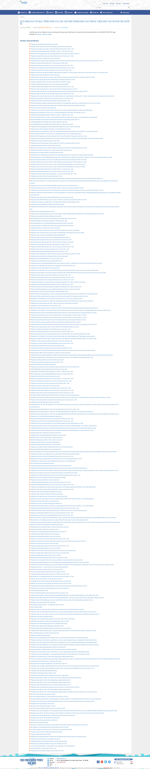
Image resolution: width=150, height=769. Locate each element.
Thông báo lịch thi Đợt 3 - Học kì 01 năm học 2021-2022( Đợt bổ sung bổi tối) (49, 567)
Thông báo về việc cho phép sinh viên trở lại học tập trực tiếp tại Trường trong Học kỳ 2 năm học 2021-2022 (57, 560)
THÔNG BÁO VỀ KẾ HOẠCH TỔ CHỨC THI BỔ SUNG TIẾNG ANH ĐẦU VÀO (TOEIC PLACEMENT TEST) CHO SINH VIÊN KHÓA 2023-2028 (63, 428)
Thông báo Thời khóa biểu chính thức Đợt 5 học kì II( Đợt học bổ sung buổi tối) (49, 84)
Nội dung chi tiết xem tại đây (43, 34)
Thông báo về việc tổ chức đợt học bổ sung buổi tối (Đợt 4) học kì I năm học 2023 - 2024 (52, 421)
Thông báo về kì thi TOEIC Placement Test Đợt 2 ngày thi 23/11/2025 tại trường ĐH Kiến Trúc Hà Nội (55, 143)
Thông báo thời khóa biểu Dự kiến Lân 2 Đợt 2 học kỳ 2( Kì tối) (46, 555)
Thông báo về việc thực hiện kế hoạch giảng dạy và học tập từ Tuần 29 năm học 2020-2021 (53, 619)
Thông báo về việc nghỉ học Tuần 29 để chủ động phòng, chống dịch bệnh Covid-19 (50, 689)
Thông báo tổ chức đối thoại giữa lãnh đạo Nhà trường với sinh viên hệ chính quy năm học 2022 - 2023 (55, 475)
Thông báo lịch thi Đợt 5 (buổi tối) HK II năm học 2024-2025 (45, 268)
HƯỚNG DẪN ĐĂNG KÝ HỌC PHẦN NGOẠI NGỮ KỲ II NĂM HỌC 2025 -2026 (49, 122)
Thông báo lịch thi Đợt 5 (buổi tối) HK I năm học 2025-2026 (45, 141)
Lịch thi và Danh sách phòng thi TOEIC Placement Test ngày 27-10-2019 (48, 708)
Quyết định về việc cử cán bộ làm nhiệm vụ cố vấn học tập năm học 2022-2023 (50, 527)
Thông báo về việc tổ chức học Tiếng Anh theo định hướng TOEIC (46, 732)
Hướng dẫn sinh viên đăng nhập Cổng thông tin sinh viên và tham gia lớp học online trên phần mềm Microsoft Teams (59, 468)
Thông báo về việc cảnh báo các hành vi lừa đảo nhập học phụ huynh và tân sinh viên (51, 46)
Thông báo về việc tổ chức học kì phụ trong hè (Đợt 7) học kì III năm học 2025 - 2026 (51, 70)
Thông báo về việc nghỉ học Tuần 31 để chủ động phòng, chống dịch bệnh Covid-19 (50, 682)
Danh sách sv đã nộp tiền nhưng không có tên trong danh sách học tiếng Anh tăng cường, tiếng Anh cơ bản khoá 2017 (59, 725)
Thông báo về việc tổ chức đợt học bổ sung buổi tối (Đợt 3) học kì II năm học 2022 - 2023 (52, 489)
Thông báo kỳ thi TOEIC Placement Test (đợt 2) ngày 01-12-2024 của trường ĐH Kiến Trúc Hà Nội (54, 303)
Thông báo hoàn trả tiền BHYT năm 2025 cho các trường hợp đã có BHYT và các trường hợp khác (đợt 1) (56, 133)
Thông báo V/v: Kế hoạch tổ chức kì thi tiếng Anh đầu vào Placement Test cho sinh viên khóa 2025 (54, 185)
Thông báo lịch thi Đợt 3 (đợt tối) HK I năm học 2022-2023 (45, 501)
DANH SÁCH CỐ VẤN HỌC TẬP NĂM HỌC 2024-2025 (43, 364)
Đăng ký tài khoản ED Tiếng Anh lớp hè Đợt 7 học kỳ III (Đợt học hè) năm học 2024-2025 (52, 242)
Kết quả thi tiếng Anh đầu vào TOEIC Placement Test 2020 (45, 633)
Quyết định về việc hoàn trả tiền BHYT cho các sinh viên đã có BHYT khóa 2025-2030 (51, 150)
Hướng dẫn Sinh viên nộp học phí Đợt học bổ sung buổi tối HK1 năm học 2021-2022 (51, 581)
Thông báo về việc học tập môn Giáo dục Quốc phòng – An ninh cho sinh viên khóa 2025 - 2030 (53, 174)
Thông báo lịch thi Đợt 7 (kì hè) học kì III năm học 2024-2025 (45, 228)
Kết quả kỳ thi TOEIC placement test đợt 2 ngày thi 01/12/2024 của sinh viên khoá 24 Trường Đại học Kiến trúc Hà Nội (59, 296)
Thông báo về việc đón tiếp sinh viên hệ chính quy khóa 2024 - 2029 (47, 362)
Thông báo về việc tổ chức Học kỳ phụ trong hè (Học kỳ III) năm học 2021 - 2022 (50, 539)
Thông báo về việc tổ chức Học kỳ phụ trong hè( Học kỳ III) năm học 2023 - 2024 (50, 383)
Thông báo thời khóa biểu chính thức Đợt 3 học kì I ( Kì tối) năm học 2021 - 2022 (50, 574)
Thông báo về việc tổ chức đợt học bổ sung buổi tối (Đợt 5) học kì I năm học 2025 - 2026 (52, 197)
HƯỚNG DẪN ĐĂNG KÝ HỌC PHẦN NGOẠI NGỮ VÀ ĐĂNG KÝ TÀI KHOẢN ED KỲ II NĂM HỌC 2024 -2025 (56, 287)
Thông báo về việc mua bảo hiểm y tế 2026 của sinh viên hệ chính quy (47, 204)
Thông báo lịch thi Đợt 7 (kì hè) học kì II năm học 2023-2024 (45, 376)
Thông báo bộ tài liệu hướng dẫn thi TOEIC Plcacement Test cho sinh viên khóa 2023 (51, 466)
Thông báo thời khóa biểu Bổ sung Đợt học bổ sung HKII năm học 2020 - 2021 (49, 593)
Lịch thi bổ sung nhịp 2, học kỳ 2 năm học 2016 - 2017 (43, 748)
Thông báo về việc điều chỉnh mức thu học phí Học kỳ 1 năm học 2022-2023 (49, 496)
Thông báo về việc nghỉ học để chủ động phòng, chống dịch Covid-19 (47, 626)
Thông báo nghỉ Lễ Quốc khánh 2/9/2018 (40, 734)
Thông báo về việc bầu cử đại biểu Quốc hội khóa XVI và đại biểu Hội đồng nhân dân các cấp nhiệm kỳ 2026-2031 (58, 105)
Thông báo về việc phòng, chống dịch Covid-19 (42, 616)
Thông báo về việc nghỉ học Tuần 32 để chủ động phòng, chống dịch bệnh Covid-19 (50, 680)
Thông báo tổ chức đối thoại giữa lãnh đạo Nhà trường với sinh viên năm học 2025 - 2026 (52, 68)
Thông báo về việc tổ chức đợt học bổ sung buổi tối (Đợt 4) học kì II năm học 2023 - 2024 (52, 393)
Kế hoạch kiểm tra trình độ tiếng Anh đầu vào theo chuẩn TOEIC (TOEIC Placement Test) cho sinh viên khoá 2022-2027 (59, 520)
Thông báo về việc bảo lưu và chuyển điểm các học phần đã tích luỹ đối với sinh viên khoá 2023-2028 (55, 454)
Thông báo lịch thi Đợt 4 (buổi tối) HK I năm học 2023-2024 (45, 402)
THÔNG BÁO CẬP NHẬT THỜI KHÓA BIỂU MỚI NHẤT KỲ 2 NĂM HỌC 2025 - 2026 (50, 101)
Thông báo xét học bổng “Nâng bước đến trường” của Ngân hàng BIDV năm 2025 (51, 129)
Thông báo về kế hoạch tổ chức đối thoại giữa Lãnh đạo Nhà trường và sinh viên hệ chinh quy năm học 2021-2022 (58, 541)
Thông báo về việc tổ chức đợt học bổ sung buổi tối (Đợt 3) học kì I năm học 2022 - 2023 (52, 515)
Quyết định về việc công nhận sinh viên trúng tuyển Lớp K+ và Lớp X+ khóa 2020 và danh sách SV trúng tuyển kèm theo (59, 637)
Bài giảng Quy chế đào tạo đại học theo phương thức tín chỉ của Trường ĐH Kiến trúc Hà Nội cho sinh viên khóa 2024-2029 (60, 334)
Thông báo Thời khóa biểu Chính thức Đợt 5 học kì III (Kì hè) (45, 534)
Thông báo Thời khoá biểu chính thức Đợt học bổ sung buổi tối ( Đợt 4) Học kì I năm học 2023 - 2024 (55, 409)
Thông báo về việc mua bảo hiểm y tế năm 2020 (42, 703)
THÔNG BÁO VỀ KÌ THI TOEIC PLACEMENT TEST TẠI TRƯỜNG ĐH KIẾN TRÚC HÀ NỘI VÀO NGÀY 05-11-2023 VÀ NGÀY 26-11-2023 (62, 430)
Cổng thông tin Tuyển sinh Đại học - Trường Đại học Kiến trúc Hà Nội (47, 604)
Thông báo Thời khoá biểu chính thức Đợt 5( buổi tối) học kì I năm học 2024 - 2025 (50, 329)
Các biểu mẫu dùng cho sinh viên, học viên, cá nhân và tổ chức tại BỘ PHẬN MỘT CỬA (51, 729)
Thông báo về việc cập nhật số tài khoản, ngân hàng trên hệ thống (47, 494)
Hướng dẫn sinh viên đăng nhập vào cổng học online (43, 673)
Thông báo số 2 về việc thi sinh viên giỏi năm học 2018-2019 (45, 718)
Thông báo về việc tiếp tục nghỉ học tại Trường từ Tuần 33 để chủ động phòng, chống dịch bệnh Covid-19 (56, 677)
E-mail (112, 3)
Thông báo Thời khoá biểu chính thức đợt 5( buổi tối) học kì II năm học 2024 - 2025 (51, 275)
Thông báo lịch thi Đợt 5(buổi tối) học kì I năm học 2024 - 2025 (46, 305)
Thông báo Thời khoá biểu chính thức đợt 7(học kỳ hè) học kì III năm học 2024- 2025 (51, 239)
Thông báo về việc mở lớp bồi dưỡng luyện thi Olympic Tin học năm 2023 (48, 435)
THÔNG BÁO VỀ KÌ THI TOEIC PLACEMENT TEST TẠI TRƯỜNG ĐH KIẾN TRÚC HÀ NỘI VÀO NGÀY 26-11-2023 (57, 423)
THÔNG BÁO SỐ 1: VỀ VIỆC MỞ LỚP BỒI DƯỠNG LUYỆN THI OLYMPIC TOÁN (49, 291)
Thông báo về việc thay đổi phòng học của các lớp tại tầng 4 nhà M (47, 258)
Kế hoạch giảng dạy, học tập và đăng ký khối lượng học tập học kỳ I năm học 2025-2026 (52, 223)
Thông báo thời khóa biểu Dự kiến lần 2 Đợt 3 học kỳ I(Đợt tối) (46, 449)
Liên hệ (118, 3)
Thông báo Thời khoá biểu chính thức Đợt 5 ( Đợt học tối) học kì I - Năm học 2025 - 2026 (52, 169)
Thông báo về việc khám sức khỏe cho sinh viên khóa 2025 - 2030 (46, 176)
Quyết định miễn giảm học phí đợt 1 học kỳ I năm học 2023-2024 (46, 440)
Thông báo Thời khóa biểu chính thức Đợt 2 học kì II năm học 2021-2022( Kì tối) (50, 553)
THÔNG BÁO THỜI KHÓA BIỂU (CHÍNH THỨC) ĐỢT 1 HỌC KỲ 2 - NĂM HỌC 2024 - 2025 (52, 284)
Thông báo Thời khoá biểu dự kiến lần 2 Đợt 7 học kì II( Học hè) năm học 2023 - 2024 (51, 381)
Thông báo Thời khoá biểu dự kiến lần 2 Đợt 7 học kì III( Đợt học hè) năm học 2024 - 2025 (52, 247)
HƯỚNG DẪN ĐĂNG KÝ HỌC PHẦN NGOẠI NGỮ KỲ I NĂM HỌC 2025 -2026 (49, 221)
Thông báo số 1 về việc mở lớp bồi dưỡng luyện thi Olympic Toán (46, 416)
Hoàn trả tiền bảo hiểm (36, 607)
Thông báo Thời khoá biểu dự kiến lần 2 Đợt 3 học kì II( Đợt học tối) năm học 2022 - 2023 (52, 484)
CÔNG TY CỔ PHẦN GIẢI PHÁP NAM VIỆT (48, 768)
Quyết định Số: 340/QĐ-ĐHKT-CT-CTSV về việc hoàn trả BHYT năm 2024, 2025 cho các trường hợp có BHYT (57, 298)
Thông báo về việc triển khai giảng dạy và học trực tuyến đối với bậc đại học (49, 623)
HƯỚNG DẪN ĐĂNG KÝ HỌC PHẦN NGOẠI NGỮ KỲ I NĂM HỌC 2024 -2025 (49, 369)
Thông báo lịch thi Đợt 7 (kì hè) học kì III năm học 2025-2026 (45, 58)
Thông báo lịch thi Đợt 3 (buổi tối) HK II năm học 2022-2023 (45, 480)
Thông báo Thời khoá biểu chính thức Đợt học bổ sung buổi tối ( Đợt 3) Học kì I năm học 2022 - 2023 (55, 508)
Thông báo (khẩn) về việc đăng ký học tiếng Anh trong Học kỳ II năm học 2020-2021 (51, 628)
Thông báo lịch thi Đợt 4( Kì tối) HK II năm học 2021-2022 (44, 543)
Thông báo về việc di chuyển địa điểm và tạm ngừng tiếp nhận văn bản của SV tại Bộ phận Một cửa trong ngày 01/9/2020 (60, 654)
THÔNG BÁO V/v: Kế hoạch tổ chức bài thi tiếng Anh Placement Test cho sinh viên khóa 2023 (53, 461)
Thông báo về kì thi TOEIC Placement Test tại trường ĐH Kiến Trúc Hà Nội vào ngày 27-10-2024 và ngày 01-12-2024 (58, 315)
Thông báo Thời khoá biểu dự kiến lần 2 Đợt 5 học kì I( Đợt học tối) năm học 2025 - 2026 (52, 171)
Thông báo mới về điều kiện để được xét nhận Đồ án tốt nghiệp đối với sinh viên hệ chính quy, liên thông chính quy (58, 736)
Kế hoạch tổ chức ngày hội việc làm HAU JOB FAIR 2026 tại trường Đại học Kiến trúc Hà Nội (53, 79)
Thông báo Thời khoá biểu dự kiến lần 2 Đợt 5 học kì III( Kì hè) (45, 536)
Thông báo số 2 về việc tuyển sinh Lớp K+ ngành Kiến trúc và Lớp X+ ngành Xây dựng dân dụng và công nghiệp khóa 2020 (60, 652)
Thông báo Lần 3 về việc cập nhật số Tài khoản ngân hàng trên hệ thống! (48, 477)
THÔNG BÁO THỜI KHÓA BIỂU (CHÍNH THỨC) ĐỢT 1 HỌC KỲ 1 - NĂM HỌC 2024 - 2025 (52, 371)
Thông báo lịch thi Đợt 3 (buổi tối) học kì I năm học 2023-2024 (46, 433)
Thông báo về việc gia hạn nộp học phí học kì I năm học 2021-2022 (47, 569)
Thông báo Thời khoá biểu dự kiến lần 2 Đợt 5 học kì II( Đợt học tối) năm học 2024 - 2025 (52, 277)
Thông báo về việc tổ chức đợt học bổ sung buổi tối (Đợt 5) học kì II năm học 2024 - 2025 (52, 279)
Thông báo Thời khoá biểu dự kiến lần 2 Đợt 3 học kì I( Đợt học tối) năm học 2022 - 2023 (52, 513)
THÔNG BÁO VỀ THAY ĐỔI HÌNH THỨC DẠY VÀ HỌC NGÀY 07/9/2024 (47, 345)
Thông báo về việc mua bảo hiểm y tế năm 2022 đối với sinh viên (46, 579)
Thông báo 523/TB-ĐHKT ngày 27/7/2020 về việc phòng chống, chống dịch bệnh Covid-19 (52, 656)
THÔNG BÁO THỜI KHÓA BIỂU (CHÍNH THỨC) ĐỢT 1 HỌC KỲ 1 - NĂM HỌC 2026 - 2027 (52, 51)
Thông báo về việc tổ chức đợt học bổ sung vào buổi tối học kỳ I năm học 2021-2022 (51, 583)
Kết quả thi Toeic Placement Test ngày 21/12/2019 (43, 694)
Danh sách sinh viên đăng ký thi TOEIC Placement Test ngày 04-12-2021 (48, 571)
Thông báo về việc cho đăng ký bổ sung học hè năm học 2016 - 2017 (47, 750)
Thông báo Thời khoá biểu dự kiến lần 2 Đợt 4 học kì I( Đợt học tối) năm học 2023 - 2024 (52, 418)
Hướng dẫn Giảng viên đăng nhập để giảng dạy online (44, 670)
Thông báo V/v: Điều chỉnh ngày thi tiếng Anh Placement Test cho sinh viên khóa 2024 (51, 341)
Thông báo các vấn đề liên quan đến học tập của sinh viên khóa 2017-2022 (49, 743)
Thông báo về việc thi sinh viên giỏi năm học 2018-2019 (44, 720)
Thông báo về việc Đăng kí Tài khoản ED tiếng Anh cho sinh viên (46, 216)
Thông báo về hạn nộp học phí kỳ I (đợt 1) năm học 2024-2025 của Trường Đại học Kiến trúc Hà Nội (55, 327)
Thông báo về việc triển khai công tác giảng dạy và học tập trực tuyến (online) (49, 675)
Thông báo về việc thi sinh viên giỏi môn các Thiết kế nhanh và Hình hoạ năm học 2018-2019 (53, 715)
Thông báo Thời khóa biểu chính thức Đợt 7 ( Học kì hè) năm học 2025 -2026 (49, 63)
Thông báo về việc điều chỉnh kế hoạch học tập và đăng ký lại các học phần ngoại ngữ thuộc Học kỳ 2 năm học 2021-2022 (60, 562)
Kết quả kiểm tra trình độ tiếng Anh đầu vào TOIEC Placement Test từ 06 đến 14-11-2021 (52, 576)
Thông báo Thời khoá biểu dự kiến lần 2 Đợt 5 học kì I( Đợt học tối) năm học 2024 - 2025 (52, 331)
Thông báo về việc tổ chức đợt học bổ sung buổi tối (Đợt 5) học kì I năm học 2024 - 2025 (52, 343)
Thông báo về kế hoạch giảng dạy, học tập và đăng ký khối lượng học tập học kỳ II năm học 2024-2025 (55, 289)
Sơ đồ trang (126, 3)
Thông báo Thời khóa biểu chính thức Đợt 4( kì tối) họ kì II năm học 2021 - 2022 (50, 546)
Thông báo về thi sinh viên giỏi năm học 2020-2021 (43, 602)
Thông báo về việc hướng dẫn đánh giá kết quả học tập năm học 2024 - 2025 (49, 251)
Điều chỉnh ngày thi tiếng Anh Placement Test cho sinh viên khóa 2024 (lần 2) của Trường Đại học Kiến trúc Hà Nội (58, 320)
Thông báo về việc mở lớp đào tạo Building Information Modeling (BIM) (48, 235)
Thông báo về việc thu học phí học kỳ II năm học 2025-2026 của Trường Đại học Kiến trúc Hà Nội (54, 89)
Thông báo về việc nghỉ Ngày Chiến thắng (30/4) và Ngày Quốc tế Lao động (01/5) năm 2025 (53, 265)
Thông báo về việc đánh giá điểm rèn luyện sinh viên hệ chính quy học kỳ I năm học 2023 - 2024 (54, 400)
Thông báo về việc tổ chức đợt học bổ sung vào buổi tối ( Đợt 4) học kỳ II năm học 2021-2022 (53, 550)
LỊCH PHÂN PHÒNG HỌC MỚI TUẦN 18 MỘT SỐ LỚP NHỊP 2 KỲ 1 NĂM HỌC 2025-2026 (52, 124)
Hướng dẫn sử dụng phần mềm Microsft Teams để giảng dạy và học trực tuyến (50, 621)
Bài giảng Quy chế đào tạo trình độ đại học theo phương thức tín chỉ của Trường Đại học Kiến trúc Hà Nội (56, 458)
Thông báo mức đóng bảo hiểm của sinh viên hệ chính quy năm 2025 (47, 360)
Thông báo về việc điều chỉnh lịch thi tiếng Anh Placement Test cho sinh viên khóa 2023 (52, 447)
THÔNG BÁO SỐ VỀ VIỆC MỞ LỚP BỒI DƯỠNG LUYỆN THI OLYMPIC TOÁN (49, 741)
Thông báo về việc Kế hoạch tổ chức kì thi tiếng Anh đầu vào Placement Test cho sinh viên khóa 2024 (55, 367)
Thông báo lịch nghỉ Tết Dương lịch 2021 (40, 635)
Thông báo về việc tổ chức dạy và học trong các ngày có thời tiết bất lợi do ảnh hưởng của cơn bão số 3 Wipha (57, 232)
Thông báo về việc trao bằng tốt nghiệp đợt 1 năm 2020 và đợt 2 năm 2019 (49, 663)
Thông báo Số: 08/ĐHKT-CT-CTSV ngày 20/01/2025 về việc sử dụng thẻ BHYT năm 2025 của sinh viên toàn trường (58, 282)
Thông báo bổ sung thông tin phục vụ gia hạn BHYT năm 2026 (46, 145)
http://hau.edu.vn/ (61, 758)
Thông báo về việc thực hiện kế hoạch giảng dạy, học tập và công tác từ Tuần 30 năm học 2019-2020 (55, 687)
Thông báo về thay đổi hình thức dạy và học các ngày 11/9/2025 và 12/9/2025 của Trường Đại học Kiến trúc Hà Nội (58, 199)
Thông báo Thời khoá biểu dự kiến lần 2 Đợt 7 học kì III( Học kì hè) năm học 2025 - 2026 (52, 65)
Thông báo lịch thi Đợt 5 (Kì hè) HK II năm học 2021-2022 (44, 529)
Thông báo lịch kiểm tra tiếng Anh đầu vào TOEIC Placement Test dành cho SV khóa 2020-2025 (53, 649)
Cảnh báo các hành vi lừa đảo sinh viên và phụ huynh (43, 108)
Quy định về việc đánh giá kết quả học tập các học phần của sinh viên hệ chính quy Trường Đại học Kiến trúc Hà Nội (58, 159)
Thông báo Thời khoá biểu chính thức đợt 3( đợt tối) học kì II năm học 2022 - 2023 (50, 482)
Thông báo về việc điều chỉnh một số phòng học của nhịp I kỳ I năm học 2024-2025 (50, 352)
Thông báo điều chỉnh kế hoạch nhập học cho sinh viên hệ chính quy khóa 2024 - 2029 (51, 348)
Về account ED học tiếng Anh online (39, 722)
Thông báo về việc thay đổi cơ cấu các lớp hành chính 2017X (45, 739)
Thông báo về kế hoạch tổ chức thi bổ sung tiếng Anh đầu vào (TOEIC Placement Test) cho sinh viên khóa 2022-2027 (59, 510)
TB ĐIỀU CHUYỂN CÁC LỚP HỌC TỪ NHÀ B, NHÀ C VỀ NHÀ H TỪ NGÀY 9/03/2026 (50, 82)
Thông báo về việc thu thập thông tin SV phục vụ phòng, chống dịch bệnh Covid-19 (50, 685)
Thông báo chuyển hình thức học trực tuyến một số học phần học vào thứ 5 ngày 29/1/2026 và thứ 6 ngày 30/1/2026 (59, 91)
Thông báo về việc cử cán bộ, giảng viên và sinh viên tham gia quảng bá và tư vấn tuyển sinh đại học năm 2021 (57, 609)
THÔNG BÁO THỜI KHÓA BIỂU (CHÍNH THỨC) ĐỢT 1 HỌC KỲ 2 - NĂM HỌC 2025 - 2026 (52, 115)
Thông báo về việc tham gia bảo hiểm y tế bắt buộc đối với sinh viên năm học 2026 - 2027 (52, 49)
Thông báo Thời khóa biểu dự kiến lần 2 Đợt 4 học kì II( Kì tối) (45, 548)
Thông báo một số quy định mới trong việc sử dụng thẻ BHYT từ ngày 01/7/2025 (50, 244)
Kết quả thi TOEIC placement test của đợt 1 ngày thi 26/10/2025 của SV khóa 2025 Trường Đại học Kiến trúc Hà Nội (59, 148)
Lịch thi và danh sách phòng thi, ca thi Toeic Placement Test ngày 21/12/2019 (49, 696)
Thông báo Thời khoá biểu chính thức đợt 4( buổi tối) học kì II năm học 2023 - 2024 (51, 388)
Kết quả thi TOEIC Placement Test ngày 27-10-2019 (43, 706)
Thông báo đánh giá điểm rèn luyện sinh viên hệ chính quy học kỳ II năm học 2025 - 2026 (52, 56)
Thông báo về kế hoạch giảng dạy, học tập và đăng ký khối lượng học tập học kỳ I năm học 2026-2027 (55, 53)
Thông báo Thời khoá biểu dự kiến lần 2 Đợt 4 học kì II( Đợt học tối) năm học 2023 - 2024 (52, 390)
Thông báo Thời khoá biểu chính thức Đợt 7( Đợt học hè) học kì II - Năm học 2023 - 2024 (52, 378)
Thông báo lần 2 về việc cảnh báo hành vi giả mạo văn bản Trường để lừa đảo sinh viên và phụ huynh (55, 230)
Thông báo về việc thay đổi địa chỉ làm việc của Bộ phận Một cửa (46, 261)
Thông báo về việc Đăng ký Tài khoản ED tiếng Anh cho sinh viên (46, 491)
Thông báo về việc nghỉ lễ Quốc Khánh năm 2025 (42, 211)
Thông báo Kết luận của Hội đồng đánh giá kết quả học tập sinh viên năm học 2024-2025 (52, 225)
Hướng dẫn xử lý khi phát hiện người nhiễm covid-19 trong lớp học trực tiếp (49, 557)
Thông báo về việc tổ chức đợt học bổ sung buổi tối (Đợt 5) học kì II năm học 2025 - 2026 (52, 93)
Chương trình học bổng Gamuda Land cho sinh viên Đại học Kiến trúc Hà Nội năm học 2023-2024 (54, 473)
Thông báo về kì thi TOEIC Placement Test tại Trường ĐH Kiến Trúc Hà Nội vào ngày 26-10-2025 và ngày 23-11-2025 (59, 162)
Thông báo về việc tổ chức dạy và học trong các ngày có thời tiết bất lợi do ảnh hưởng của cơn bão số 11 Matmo (58, 164)
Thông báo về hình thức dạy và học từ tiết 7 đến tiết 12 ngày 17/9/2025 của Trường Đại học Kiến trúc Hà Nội (57, 188)
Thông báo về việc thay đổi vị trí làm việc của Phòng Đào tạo (45, 442)
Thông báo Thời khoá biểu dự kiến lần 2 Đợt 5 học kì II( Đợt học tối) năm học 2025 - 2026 (52, 86)
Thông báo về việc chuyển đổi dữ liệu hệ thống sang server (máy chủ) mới (48, 531)
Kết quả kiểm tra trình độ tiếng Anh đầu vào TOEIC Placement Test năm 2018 (49, 727)
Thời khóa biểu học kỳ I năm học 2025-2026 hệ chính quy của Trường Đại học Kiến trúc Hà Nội (53, 218)
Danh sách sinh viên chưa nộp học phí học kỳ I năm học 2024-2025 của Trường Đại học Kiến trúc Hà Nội (55, 322)
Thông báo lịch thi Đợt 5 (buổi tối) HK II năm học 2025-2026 (45, 75)
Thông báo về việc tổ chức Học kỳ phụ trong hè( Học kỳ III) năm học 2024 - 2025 (50, 249)
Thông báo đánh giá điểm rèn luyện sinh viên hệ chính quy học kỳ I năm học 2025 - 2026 (52, 98)
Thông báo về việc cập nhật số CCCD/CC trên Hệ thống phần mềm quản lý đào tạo (50, 237)
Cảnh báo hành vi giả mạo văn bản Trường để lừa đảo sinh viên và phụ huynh (49, 256)
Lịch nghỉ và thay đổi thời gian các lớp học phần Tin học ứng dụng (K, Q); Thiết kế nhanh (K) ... (53, 746)
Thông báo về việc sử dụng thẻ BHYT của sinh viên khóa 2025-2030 (47, 152)
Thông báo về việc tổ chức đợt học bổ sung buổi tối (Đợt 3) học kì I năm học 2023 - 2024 (52, 456)
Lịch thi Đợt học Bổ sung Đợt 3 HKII (39, 590)
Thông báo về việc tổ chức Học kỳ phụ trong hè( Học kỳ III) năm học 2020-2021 (50, 588)
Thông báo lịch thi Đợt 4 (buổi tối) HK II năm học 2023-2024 (45, 385)
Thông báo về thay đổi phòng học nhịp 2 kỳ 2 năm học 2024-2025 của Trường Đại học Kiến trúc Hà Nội (55, 254)
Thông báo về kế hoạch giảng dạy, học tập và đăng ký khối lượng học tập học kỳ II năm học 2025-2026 (55, 126)
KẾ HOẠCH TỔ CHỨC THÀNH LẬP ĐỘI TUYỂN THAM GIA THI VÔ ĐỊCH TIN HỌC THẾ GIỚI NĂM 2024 (55, 395)
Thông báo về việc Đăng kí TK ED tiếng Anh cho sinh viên (44, 44)
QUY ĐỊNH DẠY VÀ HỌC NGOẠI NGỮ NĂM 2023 (42, 463)
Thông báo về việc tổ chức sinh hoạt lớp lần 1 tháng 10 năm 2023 (46, 437)
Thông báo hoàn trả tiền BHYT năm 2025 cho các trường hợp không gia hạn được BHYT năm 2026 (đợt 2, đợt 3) (58, 112)
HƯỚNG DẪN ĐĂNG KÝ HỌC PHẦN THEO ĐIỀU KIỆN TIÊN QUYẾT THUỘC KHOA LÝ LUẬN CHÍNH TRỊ (55, 119)
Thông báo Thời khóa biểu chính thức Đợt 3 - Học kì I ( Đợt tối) (46, 444)
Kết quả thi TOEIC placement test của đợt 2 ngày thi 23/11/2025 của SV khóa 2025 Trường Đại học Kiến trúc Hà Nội (59, 136)
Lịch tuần (105, 3)
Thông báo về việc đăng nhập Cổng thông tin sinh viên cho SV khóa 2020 (48, 647)
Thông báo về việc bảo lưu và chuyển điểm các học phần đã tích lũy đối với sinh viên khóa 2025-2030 (55, 202)
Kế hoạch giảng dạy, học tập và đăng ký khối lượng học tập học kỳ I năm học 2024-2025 (52, 374)
